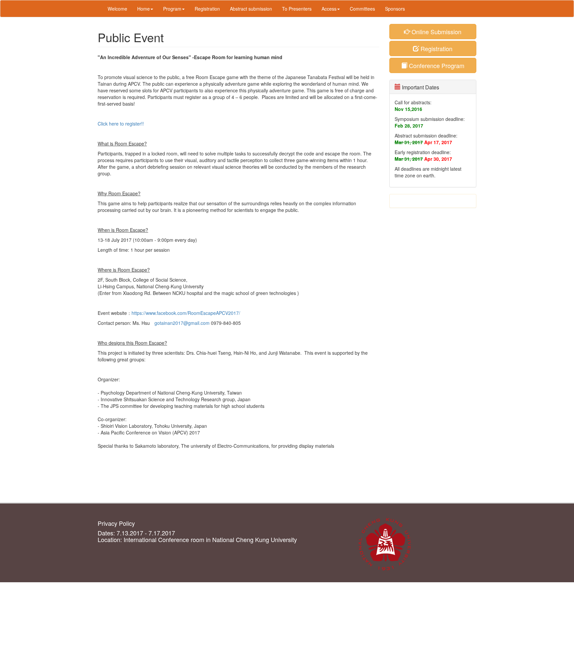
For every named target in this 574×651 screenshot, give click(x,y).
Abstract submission (251, 8)
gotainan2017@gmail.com (182, 323)
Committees (362, 8)
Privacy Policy (116, 523)
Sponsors (395, 8)
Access (329, 8)
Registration (207, 8)
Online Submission (435, 31)
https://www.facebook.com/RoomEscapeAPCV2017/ (186, 313)
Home (143, 8)
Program (172, 8)
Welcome (117, 8)
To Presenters (297, 8)
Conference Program (435, 65)
